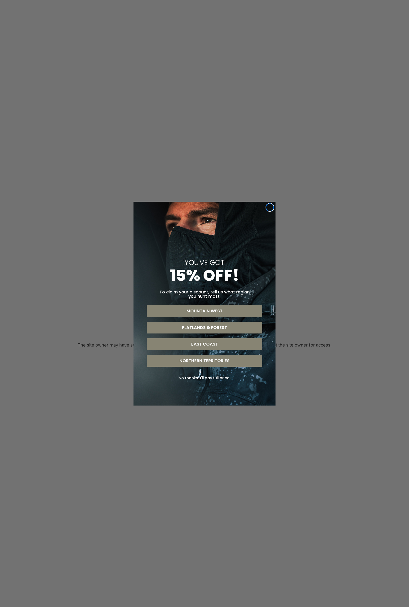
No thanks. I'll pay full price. (204, 378)
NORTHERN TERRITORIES (204, 361)
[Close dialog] (270, 207)
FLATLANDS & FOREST (204, 327)
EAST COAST (204, 344)
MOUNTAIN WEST (204, 311)
